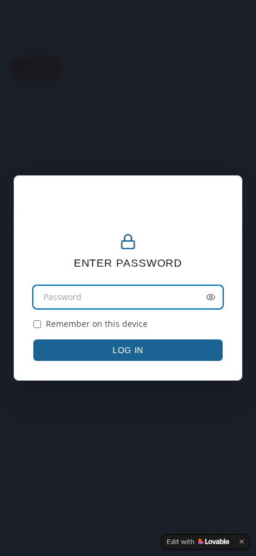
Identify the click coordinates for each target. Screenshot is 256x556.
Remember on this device (97, 323)
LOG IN (128, 350)
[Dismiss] (242, 542)
